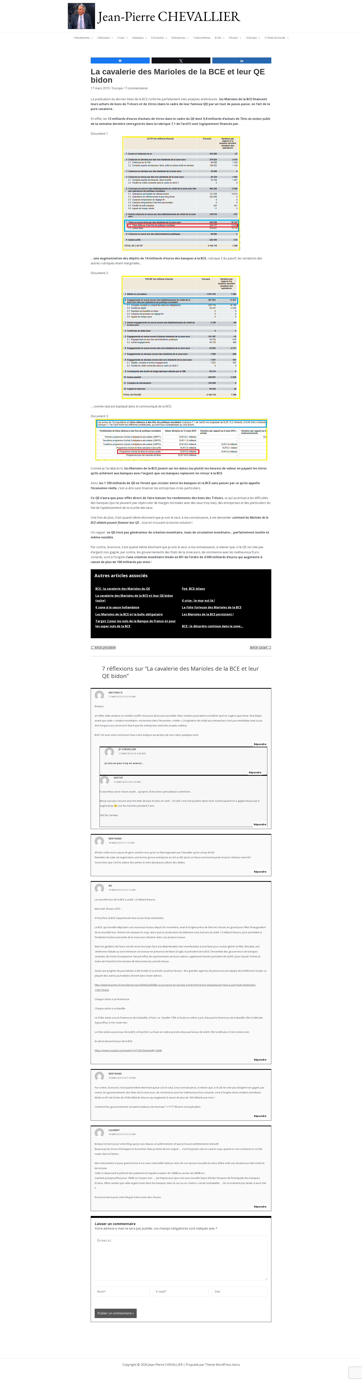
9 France (233, 37)
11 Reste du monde (275, 37)
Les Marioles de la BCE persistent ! (208, 614)
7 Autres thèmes (201, 37)
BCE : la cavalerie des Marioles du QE (122, 589)
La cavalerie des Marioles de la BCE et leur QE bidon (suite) (134, 598)
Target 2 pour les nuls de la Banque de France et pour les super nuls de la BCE (135, 623)
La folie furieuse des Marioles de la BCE (211, 607)
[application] (91, 38)
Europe (117, 88)
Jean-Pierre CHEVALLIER (169, 16)
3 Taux (120, 37)
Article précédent (103, 647)
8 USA (218, 37)
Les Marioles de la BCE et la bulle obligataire (129, 614)
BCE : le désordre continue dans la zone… (212, 626)
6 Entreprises (178, 37)
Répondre (260, 744)
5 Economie (157, 37)
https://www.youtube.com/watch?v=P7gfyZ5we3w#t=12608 (128, 1050)
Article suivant (260, 647)
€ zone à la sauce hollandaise (117, 607)
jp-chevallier (127, 749)
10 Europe (251, 37)
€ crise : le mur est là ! (198, 600)
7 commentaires (136, 88)
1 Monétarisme (82, 37)
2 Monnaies (103, 37)
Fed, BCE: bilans (193, 589)
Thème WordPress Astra (222, 1365)
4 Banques (137, 37)
